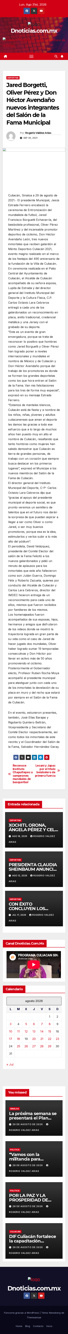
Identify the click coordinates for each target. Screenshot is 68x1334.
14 (42, 1031)
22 (49, 1039)
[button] (56, 56)
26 (26, 1046)
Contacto (38, 1326)
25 (18, 1046)
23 (57, 1039)
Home (19, 1326)
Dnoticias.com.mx (34, 30)
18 (18, 1039)
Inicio (49, 1326)
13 (33, 1031)
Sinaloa (14, 1109)
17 (10, 1039)
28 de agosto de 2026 (28, 1165)
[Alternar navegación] (31, 56)
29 (49, 1046)
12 (26, 1031)
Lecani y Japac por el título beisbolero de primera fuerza (45, 770)
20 (34, 1039)
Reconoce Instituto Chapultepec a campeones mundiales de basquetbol (23, 774)
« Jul (10, 1064)
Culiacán (15, 1232)
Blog (27, 1326)
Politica (14, 1150)
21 (41, 1039)
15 (49, 1031)
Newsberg (55, 1312)
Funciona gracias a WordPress (22, 1312)
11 (18, 1031)
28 (42, 1046)
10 (10, 1031)
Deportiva (12, 78)
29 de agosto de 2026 (28, 1124)
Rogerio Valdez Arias (38, 133)
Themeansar (34, 1317)
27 (34, 1046)
